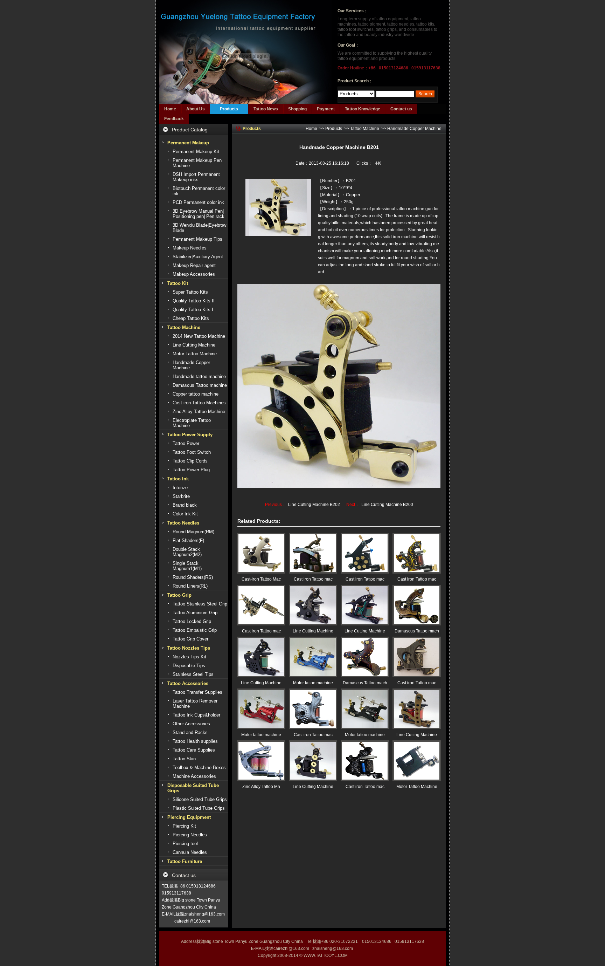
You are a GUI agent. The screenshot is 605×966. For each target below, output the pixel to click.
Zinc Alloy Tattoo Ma (261, 786)
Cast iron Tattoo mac (313, 579)
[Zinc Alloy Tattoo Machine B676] (261, 761)
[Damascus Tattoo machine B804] (416, 605)
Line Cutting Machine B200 (387, 504)
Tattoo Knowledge (362, 109)
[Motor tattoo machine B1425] (365, 709)
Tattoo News (265, 109)
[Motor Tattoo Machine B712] (416, 761)
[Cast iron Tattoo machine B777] (365, 553)
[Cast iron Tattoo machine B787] (416, 657)
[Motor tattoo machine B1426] (261, 709)
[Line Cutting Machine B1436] (313, 605)
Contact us (401, 109)
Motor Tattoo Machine (416, 786)
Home (170, 109)
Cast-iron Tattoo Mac (261, 579)
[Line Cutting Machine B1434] (261, 657)
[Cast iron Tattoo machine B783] (261, 605)
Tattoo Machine (364, 128)
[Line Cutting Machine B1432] (416, 709)
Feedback (174, 118)
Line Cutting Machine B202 (314, 504)
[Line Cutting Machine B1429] (313, 761)
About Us (195, 109)
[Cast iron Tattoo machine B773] (416, 553)
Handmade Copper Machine (414, 128)
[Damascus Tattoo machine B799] (365, 657)
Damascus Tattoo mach (417, 631)
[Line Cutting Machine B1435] (365, 605)
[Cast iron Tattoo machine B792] (365, 761)
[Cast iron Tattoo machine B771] (313, 709)
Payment (326, 109)
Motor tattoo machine (313, 682)
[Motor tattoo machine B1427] (313, 657)
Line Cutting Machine (313, 631)
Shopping (297, 109)
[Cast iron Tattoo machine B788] (313, 553)
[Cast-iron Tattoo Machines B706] (261, 553)
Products (229, 109)
